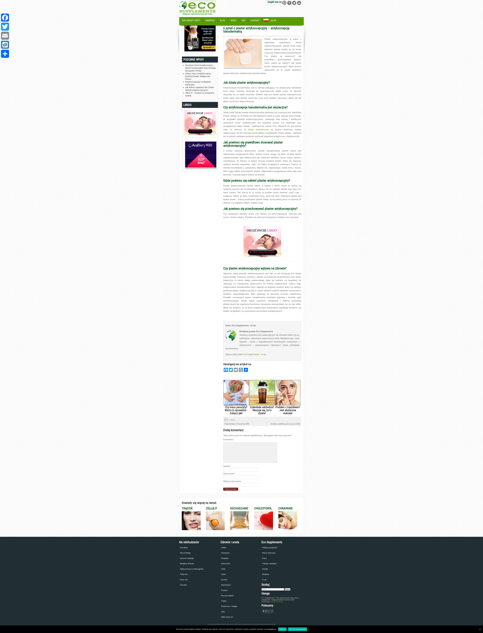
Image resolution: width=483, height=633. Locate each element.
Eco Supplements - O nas (254, 354)
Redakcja (265, 574)
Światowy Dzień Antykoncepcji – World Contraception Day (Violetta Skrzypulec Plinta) (200, 68)
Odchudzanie (226, 585)
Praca (264, 558)
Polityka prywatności (269, 548)
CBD (243, 20)
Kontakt (255, 20)
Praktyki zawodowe (269, 564)
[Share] (5, 53)
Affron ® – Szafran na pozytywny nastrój (199, 94)
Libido (232, 420)
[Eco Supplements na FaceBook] (289, 3)
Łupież (223, 574)
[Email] (5, 35)
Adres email (229, 474)
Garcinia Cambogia (187, 558)
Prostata (224, 590)
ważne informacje (276, 602)
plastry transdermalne (258, 130)
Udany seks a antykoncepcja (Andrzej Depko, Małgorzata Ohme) (198, 76)
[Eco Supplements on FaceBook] (284, 3)
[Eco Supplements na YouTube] (299, 3)
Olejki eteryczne (227, 617)
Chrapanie (224, 558)
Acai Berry (184, 548)
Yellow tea (183, 574)
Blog (222, 20)
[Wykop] (5, 44)
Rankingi (210, 20)
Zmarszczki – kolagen (229, 606)
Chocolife (183, 585)
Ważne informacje (268, 553)
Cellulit (223, 548)
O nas (264, 580)
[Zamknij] (480, 629)
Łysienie (224, 580)
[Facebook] (5, 17)
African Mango (185, 553)
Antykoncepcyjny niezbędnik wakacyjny (198, 83)
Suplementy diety (191, 20)
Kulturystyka (225, 564)
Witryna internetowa (232, 481)
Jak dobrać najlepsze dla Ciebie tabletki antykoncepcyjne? (199, 88)
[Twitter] (5, 26)
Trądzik (224, 601)
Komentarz (228, 439)
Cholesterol (225, 553)
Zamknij (282, 629)
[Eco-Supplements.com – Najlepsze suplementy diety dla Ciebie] (197, 12)
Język (273, 20)
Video (233, 20)
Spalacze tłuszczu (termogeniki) (191, 569)
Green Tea (184, 580)
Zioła (223, 612)
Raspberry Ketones (187, 564)
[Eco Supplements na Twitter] (294, 3)
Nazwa (227, 466)
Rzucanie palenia (227, 596)
